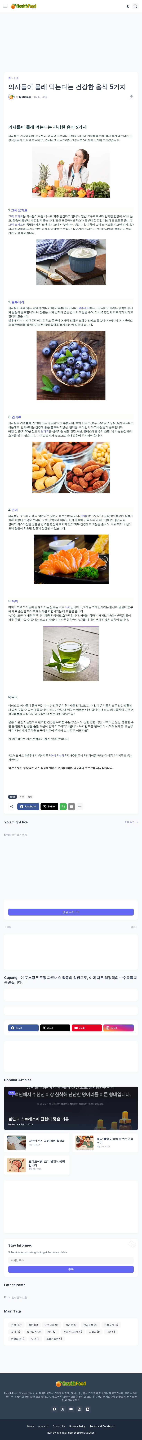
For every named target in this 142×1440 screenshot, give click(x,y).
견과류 (16, 417)
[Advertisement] (71, 42)
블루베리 (18, 302)
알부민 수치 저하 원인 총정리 (47, 1140)
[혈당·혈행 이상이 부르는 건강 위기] (84, 1143)
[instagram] (79, 1409)
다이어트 (52, 1324)
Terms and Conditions (102, 1426)
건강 (16, 78)
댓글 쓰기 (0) (71, 912)
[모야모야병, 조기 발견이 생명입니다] (16, 1165)
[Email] (71, 806)
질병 (15, 1331)
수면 (35, 1338)
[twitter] (63, 1409)
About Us (43, 1426)
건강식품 (90, 1324)
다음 (9, 926)
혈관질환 (34, 1331)
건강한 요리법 (72, 1331)
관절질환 (111, 1324)
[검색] (135, 6)
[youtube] (71, 1409)
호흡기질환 (54, 1338)
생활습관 (17, 1338)
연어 (15, 510)
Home (30, 1426)
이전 (133, 926)
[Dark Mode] (128, 6)
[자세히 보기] (79, 806)
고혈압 (94, 1331)
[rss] (88, 1409)
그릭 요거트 (19, 210)
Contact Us (59, 1426)
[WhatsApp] (63, 806)
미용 (111, 1331)
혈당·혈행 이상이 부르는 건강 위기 (115, 1140)
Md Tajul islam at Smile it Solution (76, 1432)
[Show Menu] (5, 6)
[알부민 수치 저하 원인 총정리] (16, 1143)
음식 (30, 796)
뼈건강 (71, 1324)
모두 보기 (129, 822)
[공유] (130, 97)
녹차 (15, 601)
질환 (33, 1324)
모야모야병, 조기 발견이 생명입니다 (47, 1163)
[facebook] (54, 1409)
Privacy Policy (77, 1426)
